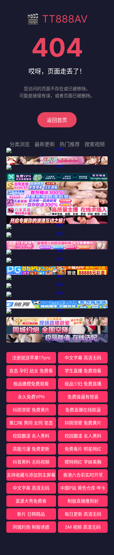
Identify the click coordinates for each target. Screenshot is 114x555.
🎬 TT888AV (57, 19)
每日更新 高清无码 (83, 514)
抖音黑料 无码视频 (31, 461)
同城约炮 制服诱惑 (31, 527)
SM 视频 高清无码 (83, 527)
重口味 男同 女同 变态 (31, 422)
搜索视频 (95, 144)
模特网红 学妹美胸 (83, 461)
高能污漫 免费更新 (31, 448)
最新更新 (45, 144)
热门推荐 (70, 144)
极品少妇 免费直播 (83, 383)
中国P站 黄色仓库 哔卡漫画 (82, 489)
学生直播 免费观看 (83, 370)
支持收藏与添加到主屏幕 (31, 474)
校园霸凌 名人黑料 (31, 435)
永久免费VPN (31, 396)
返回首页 (57, 120)
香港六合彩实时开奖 (83, 474)
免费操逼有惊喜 (82, 396)
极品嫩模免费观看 (31, 383)
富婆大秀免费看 (31, 501)
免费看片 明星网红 (83, 448)
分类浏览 (20, 144)
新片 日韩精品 (31, 514)
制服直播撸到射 (82, 501)
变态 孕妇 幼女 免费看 (31, 370)
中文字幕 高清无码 (83, 357)
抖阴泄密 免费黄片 (31, 409)
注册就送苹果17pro (31, 357)
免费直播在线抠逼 (83, 409)
